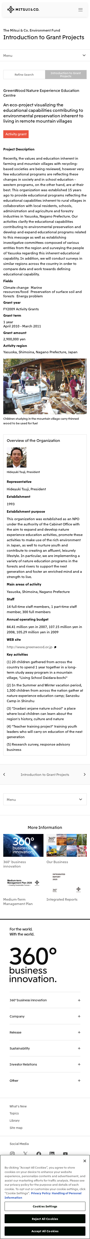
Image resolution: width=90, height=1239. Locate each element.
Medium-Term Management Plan (18, 901)
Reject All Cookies (45, 1219)
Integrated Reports (62, 899)
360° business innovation (14, 863)
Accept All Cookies (45, 1231)
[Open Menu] (80, 9)
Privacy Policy (41, 1193)
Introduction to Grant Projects (66, 74)
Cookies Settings (45, 1206)
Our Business (57, 861)
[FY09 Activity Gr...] (5, 774)
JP (62, 9)
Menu (7, 55)
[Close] (85, 1161)
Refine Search (24, 74)
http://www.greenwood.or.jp (29, 646)
